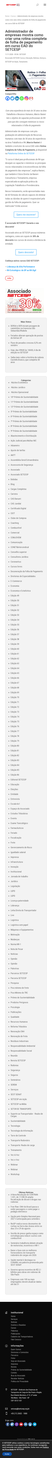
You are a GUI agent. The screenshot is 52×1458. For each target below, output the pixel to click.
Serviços (43, 58)
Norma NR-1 (16, 944)
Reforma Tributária (19, 1026)
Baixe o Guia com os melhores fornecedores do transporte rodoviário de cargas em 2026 (24, 1252)
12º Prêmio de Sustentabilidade (24, 406)
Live (12, 915)
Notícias (36, 58)
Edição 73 (15, 712)
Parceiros (14, 1355)
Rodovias (15, 1065)
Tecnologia (15, 1126)
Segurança (15, 1070)
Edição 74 (15, 716)
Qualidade (15, 1017)
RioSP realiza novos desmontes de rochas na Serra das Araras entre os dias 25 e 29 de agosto (26, 1226)
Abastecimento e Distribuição (24, 436)
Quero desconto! (26, 252)
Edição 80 (15, 745)
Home (7, 16)
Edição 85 (15, 770)
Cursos (13, 16)
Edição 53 (15, 615)
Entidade (14, 794)
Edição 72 (15, 707)
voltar (9, 278)
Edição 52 (15, 610)
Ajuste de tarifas (18, 450)
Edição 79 (15, 741)
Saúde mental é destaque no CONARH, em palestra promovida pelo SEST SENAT (27, 1262)
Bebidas (14, 479)
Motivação (15, 934)
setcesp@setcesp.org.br (20, 1409)
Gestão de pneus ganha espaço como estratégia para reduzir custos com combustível (27, 1235)
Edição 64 (15, 668)
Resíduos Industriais (20, 1041)
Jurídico (14, 881)
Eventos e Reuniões (18, 1325)
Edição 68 (15, 687)
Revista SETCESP (18, 1060)
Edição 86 (15, 774)
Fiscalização (16, 837)
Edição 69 (15, 692)
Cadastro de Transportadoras (22, 1336)
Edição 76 (15, 726)
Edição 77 (15, 731)
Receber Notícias (17, 1378)
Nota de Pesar (17, 949)
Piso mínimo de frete (20, 988)
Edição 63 (15, 663)
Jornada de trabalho (19, 876)
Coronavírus (16, 561)
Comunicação (16, 542)
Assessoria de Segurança (22, 465)
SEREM (14, 1084)
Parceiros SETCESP (19, 973)
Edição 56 (15, 629)
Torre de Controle (18, 1135)
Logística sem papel (19, 925)
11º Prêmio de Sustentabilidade (24, 402)
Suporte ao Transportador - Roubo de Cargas (27, 1114)
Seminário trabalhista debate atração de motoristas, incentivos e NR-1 (27, 1244)
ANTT (13, 455)
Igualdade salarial (18, 852)
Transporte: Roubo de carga (23, 1145)
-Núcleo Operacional (19, 392)
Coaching (15, 523)
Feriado (14, 833)
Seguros (14, 1075)
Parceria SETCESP (18, 978)
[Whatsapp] (22, 98)
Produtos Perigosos (19, 1002)
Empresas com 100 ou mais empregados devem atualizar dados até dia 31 (26, 1281)
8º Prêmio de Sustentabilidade (24, 426)
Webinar (14, 1164)
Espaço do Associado (20, 808)
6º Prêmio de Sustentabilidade (24, 416)
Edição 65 (15, 673)
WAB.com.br (31, 1439)
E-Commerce (16, 581)
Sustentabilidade (18, 1121)
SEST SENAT (16, 1094)
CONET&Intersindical (20, 547)
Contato (14, 1373)
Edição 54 (15, 620)
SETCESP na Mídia (18, 1104)
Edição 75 (15, 721)
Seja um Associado (18, 1361)
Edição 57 (15, 634)
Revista (13, 1367)
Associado (15, 469)
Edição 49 (15, 595)
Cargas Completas (18, 489)
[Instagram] (26, 98)
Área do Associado (18, 1375)
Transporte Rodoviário (20, 1140)
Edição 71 (15, 702)
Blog (13, 484)
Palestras (15, 968)
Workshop (15, 1174)
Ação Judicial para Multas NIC (23, 440)
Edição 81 (15, 750)
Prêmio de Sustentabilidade (23, 997)
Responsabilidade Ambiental (23, 1046)
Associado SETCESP (12, 58)
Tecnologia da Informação (22, 1130)
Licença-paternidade (20, 900)
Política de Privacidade (19, 1381)
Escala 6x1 (15, 804)
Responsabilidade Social (21, 1051)
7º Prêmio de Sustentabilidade (24, 421)
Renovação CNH (17, 1031)
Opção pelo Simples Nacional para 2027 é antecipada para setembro (25, 1217)
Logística (15, 920)
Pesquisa (15, 983)
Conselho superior (19, 552)
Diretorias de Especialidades (23, 576)
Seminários (15, 1080)
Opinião (14, 959)
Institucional (16, 871)
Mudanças (15, 939)
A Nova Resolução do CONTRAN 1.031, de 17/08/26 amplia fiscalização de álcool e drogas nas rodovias (26, 1198)
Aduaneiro (15, 445)
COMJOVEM (16, 537)
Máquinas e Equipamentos (22, 929)
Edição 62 (15, 658)
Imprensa (15, 857)
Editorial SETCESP (18, 779)
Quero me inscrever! (26, 214)
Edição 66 (15, 678)
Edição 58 (15, 639)
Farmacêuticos (17, 828)
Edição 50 (15, 600)
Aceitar (7, 1454)
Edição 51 (15, 605)
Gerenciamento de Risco (21, 847)
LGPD (13, 891)
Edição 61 (15, 653)
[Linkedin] (17, 98)
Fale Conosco (16, 1339)
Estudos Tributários (19, 813)
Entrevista (15, 799)
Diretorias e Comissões (20, 1352)
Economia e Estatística (21, 590)
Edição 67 (15, 682)
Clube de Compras (18, 518)
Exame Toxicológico (19, 823)
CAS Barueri (16, 498)
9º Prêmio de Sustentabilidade (24, 431)
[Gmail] (31, 98)
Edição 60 (15, 649)
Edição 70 (15, 697)
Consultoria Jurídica (19, 557)
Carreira (14, 494)
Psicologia (15, 1007)
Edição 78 (15, 736)
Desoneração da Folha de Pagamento (27, 571)
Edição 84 (15, 765)
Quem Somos (16, 1349)
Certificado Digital (18, 508)
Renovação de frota (19, 1036)
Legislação (15, 886)
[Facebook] (7, 98)
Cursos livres (16, 566)
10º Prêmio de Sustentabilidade (24, 397)
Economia (15, 586)
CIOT (13, 513)
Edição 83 (15, 760)
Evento (14, 818)
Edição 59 (15, 644)
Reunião (14, 1055)
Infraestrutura (17, 862)
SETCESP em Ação (11, 62)
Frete (13, 842)
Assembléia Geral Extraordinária (24, 460)
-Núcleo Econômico (19, 382)
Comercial (15, 532)
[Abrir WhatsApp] (46, 1452)
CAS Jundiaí (16, 503)
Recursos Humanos (19, 1021)
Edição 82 (15, 755)
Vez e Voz (15, 1159)
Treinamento (23, 62)
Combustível (16, 528)
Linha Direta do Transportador (23, 910)
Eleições (14, 789)
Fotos (13, 1358)
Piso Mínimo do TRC (19, 992)
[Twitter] (12, 98)
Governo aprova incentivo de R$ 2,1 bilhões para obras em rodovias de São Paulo (26, 1272)
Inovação (14, 867)
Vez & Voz (15, 1155)
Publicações (16, 1012)
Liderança (15, 905)
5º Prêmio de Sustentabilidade (24, 411)
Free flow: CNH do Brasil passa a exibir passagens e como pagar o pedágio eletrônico (25, 1209)
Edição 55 (15, 624)
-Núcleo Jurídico (18, 387)
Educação (29, 58)
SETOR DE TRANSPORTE (21, 1109)
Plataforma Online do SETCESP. (21, 153)
